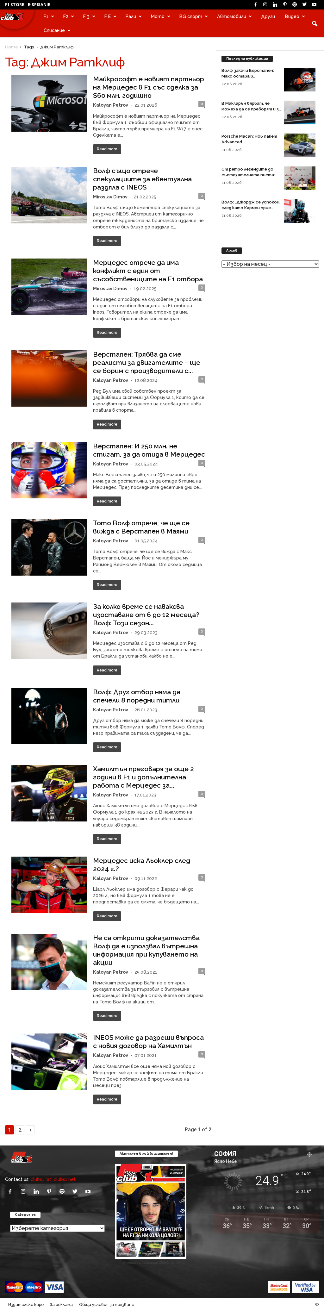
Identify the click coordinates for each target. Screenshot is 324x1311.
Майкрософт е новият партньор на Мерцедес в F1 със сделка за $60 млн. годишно (148, 87)
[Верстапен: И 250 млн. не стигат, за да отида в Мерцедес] (49, 470)
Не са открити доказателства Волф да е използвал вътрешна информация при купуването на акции (146, 950)
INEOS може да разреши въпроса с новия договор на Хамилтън (148, 1041)
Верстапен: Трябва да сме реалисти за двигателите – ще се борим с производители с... (146, 362)
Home (11, 46)
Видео (292, 16)
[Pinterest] (285, 4)
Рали (131, 16)
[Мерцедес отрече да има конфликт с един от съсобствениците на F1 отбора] (49, 287)
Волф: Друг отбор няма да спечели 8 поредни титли (136, 696)
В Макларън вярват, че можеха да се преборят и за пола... (251, 109)
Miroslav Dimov (110, 196)
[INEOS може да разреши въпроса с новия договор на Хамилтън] (49, 1061)
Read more (107, 149)
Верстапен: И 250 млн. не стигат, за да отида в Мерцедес (149, 450)
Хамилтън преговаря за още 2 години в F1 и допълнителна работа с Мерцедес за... (143, 777)
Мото (158, 16)
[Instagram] (265, 4)
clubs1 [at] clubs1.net (53, 1179)
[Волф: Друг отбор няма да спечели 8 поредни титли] (49, 716)
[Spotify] (294, 4)
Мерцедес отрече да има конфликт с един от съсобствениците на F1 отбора (148, 271)
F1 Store (14, 4)
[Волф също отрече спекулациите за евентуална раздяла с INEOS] (49, 195)
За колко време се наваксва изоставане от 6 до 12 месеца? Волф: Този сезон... (146, 614)
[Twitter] (304, 4)
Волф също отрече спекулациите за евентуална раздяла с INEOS (142, 179)
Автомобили (231, 16)
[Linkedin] (275, 4)
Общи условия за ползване (106, 1304)
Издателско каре (26, 1304)
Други (268, 16)
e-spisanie (39, 4)
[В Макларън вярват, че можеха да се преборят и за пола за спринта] (299, 112)
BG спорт (190, 16)
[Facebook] (255, 4)
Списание (54, 30)
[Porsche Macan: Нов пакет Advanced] (299, 145)
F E (107, 16)
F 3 (86, 16)
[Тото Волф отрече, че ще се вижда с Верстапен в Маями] (49, 547)
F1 (46, 16)
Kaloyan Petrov (110, 105)
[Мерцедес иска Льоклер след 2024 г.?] (49, 885)
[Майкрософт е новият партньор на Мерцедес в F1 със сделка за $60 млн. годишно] (49, 103)
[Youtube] (314, 4)
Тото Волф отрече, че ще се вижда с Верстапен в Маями (141, 527)
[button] (314, 23)
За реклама (61, 1304)
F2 (65, 16)
